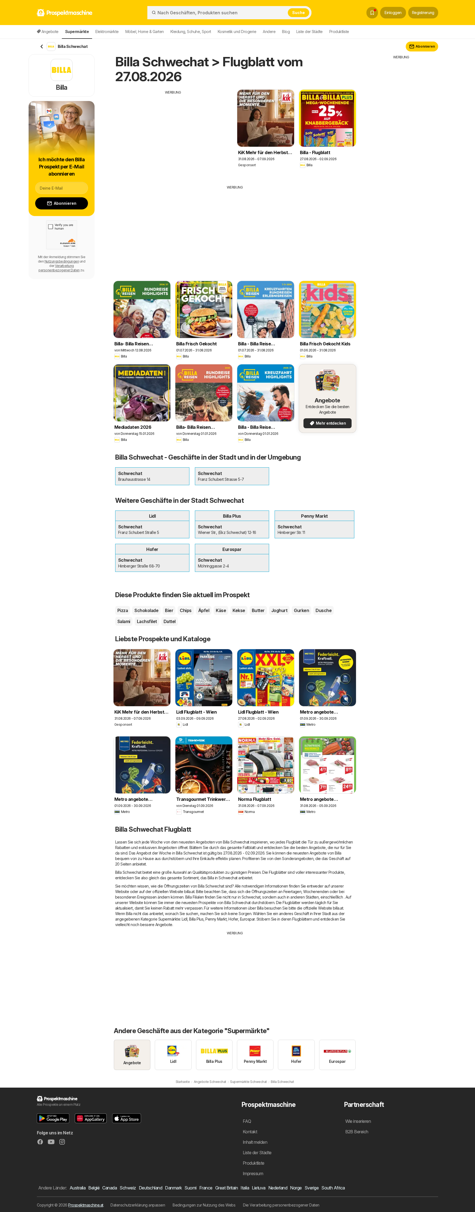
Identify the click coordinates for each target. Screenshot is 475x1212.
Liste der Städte (309, 31)
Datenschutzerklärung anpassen (138, 1205)
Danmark (173, 1188)
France (205, 1188)
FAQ (247, 1121)
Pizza (122, 610)
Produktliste (339, 31)
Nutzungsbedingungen (62, 261)
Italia (245, 1188)
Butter (258, 610)
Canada (109, 1188)
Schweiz (128, 1188)
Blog (286, 31)
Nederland (277, 1188)
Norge (296, 1188)
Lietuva (258, 1188)
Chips (185, 610)
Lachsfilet (147, 621)
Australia (77, 1188)
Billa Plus (196, 919)
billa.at (189, 891)
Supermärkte (169, 919)
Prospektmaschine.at (85, 1205)
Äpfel (203, 610)
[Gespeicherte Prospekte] (372, 12)
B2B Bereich (356, 1131)
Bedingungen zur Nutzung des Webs (204, 1205)
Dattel (170, 621)
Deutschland (150, 1188)
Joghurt (279, 610)
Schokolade (146, 610)
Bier (169, 610)
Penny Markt (216, 919)
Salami (123, 621)
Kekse (239, 610)
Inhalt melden (255, 1142)
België (94, 1188)
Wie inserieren (358, 1121)
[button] (53, 1118)
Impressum (253, 1173)
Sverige (312, 1188)
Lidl (184, 919)
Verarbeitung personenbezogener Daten (58, 268)
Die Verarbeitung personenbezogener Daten (281, 1205)
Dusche (324, 610)
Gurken (301, 610)
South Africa (333, 1188)
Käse (221, 610)
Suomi (190, 1188)
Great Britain (226, 1188)
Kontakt (250, 1131)
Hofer (233, 919)
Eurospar (247, 919)
